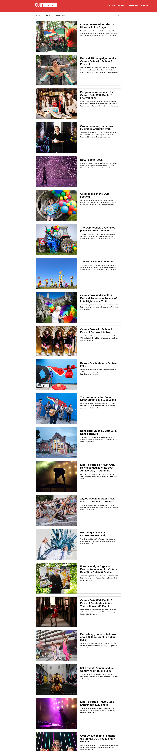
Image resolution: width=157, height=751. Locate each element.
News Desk (48, 15)
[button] (122, 5)
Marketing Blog (60, 15)
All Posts (38, 15)
